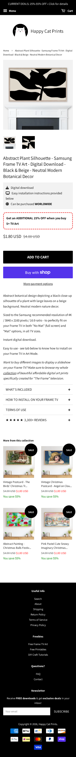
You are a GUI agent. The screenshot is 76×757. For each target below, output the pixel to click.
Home (6, 50)
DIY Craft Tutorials (38, 654)
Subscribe (61, 711)
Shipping (38, 609)
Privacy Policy (38, 625)
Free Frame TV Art (38, 644)
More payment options (38, 284)
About (38, 604)
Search (38, 599)
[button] (38, 389)
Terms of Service (38, 620)
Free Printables (38, 649)
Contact (38, 679)
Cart (70, 11)
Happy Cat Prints (48, 724)
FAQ (38, 674)
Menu (12, 11)
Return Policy (38, 614)
